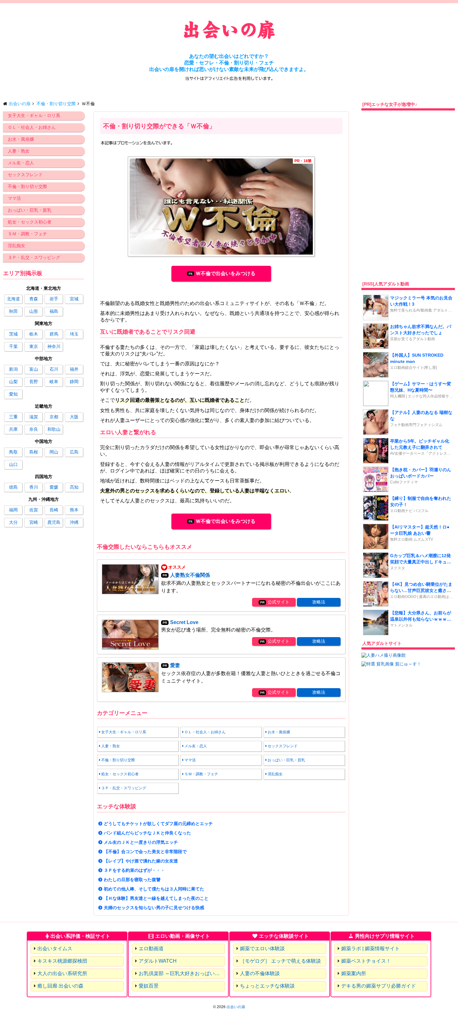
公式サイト (278, 601)
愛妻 (175, 665)
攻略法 (318, 601)
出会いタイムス (54, 948)
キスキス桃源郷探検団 (62, 961)
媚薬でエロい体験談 (262, 948)
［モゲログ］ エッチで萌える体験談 (280, 961)
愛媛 (54, 487)
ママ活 (14, 198)
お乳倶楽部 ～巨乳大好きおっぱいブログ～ (182, 973)
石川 (54, 369)
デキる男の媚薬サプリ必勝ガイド (378, 985)
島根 (33, 451)
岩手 (54, 298)
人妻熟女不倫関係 (190, 575)
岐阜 (54, 381)
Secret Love (184, 622)
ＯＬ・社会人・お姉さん (32, 127)
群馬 (54, 333)
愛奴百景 (149, 985)
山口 (13, 464)
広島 (74, 451)
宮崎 (33, 522)
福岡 (13, 509)
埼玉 (74, 333)
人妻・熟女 (19, 150)
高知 (74, 487)
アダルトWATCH (158, 961)
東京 (33, 346)
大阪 (74, 416)
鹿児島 (53, 522)
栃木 (33, 333)
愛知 (13, 394)
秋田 (13, 311)
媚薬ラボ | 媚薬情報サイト (370, 948)
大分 (13, 522)
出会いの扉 (236, 1007)
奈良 (33, 429)
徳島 (13, 487)
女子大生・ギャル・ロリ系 (34, 115)
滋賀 (33, 416)
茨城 (13, 333)
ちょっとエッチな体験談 (267, 985)
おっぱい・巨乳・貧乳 (29, 210)
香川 (33, 487)
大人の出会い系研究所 (62, 973)
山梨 (13, 381)
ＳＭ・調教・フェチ (27, 233)
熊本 (74, 509)
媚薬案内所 (353, 973)
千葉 (13, 346)
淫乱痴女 (16, 245)
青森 (33, 298)
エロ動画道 (151, 948)
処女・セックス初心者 (29, 221)
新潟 (13, 369)
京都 (54, 416)
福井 (74, 369)
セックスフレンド (25, 174)
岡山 (54, 451)
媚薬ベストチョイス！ (366, 961)
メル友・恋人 (21, 162)
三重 (13, 416)
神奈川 (53, 346)
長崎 (54, 509)
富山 (33, 369)
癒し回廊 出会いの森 (60, 985)
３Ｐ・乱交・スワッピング (34, 257)
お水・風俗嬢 (21, 139)
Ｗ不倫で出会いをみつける (225, 273)
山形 (33, 311)
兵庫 (13, 429)
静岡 (74, 381)
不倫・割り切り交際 (27, 186)
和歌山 (53, 429)
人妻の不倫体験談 (260, 973)
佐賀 (33, 509)
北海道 (13, 298)
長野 (33, 381)
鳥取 (13, 451)
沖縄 (74, 522)
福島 (54, 311)
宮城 (74, 298)
